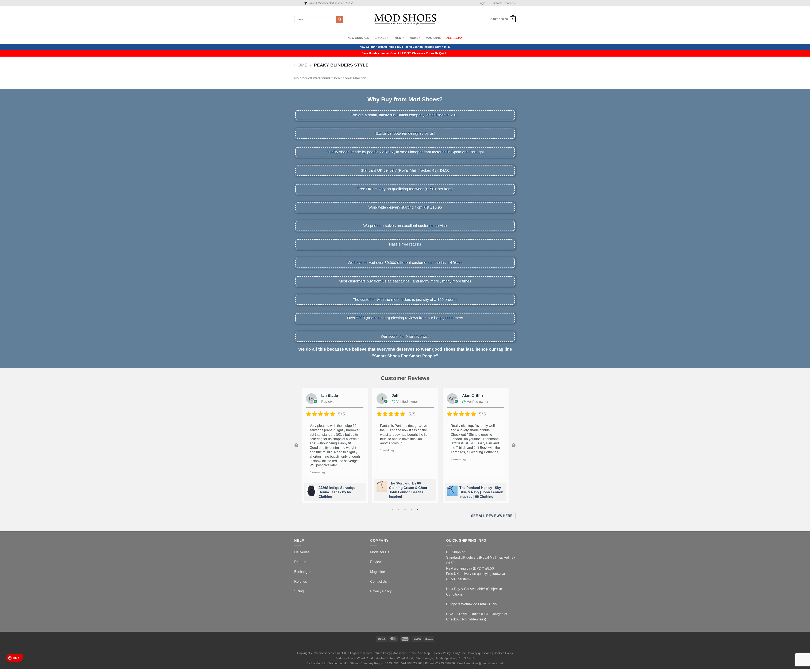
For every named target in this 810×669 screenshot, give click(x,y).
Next (514, 445)
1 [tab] (392, 510)
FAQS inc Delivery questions (472, 653)
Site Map (424, 653)
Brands (380, 37)
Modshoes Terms (404, 653)
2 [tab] (399, 510)
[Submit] (339, 19)
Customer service (502, 3)
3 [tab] (405, 510)
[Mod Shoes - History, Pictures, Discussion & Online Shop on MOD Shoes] (405, 19)
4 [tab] (411, 510)
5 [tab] (418, 510)
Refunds (300, 581)
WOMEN (414, 37)
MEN (398, 37)
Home (301, 64)
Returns (300, 562)
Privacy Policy (381, 591)
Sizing (299, 591)
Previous (296, 445)
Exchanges (302, 572)
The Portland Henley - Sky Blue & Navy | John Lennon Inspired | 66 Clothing (411, 492)
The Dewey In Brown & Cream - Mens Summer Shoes (477, 492)
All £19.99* (454, 37)
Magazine (433, 37)
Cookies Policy (503, 653)
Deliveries (301, 552)
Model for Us (379, 552)
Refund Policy (382, 653)
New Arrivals (358, 37)
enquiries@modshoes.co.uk (485, 663)
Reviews (376, 562)
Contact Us (378, 581)
